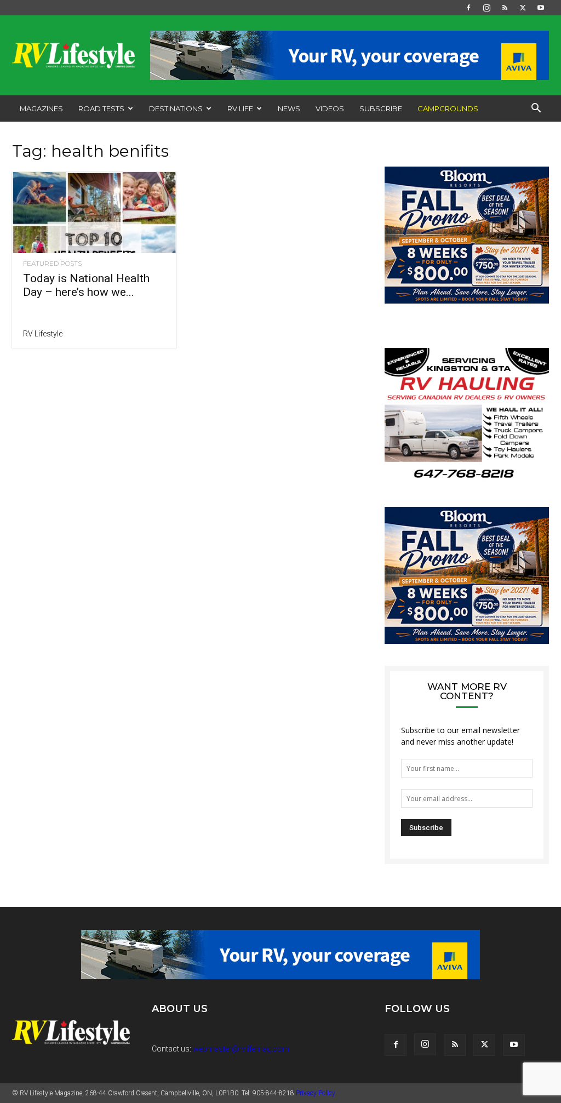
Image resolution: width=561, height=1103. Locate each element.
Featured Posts (52, 263)
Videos (330, 108)
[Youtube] (541, 7)
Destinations (176, 108)
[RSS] (504, 7)
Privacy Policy (315, 1093)
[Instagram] (486, 7)
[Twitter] (522, 7)
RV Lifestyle (42, 333)
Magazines (41, 108)
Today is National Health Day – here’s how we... (86, 285)
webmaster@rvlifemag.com (241, 1048)
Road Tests (101, 108)
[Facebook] (468, 7)
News (289, 108)
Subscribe (380, 108)
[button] (536, 109)
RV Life (240, 108)
